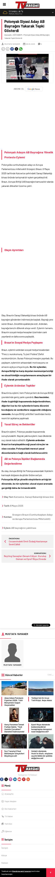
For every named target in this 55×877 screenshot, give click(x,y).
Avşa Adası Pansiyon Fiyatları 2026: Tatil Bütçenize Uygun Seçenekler (13, 701)
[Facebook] (2, 779)
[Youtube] (19, 779)
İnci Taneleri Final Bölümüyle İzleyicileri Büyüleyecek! (14, 753)
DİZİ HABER (17, 35)
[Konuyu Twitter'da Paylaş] (16, 49)
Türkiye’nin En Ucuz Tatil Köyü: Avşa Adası (41, 699)
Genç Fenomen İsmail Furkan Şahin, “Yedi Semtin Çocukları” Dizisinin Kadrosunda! (14, 728)
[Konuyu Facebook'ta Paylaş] (12, 49)
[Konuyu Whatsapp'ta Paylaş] (21, 49)
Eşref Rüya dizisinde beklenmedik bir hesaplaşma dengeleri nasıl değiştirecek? (41, 728)
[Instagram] (10, 779)
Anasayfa (7, 35)
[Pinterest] (24, 779)
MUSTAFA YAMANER (12, 44)
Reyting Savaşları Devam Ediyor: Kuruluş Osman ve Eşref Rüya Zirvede (25, 557)
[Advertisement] (27, 119)
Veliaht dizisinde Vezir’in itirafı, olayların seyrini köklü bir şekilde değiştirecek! (42, 754)
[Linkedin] (15, 779)
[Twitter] (6, 779)
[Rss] (28, 779)
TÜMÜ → (50, 675)
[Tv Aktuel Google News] (27, 90)
